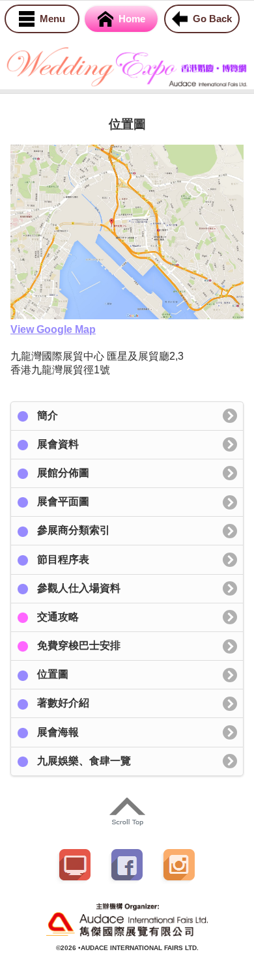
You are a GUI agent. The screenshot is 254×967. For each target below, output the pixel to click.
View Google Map (53, 329)
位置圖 (52, 674)
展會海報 (58, 732)
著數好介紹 (63, 702)
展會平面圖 (63, 501)
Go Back (212, 18)
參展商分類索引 (73, 530)
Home (132, 18)
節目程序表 (63, 559)
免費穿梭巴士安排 (78, 645)
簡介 (47, 415)
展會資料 (58, 444)
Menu (52, 18)
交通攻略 (58, 616)
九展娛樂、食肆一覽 (84, 760)
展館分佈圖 (63, 472)
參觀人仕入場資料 (78, 588)
